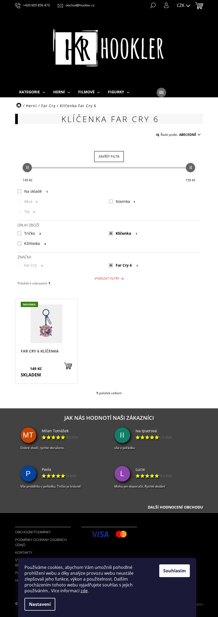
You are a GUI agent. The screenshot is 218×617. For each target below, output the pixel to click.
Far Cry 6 (127, 265)
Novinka (125, 201)
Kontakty (23, 552)
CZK (181, 5)
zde (84, 591)
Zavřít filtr (109, 156)
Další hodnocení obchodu (175, 507)
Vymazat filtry (106, 278)
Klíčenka (126, 233)
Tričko (32, 233)
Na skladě (36, 191)
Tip (29, 211)
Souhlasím (174, 571)
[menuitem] (32, 92)
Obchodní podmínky (33, 532)
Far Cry (33, 265)
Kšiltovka (35, 243)
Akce (30, 201)
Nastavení (40, 604)
